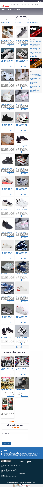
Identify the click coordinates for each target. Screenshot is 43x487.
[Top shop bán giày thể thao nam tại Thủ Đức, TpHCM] (7, 75)
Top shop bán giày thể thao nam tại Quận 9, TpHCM (21, 232)
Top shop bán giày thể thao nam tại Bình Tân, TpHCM (6, 189)
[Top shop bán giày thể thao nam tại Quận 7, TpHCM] (22, 245)
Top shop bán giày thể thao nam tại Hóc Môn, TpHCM (21, 125)
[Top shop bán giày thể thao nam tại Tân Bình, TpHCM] (7, 96)
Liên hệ (20, 465)
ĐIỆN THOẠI (24, 4)
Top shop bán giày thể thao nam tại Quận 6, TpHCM (6, 274)
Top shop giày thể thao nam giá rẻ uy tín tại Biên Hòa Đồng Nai (22, 61)
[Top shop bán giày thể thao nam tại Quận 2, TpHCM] (7, 309)
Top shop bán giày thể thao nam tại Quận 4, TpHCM (6, 296)
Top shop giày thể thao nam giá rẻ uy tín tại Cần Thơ (22, 40)
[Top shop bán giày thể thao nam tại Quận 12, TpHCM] (7, 203)
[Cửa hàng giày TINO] (22, 383)
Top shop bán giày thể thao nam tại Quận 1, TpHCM (21, 317)
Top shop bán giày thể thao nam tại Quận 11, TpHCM (21, 210)
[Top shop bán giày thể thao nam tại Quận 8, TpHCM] (7, 245)
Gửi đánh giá (6, 443)
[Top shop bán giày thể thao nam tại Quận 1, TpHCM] (22, 309)
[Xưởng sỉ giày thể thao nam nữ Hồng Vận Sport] (7, 404)
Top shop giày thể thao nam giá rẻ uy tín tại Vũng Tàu (7, 61)
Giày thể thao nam (6, 22)
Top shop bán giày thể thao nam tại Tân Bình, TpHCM (6, 104)
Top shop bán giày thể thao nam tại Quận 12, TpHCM (6, 210)
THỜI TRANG (13, 4)
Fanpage (40, 1)
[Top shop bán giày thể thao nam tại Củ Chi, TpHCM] (22, 139)
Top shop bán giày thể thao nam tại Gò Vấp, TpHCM (6, 146)
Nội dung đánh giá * (5, 433)
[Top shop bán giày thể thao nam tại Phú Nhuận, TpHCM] (22, 96)
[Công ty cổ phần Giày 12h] (22, 361)
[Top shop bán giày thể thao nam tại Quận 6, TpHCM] (7, 267)
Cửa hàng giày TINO (20, 389)
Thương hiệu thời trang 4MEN (7, 369)
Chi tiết (10, 45)
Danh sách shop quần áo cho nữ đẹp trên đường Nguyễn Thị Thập (35, 45)
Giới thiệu (20, 464)
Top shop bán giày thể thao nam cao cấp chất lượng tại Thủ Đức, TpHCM (22, 338)
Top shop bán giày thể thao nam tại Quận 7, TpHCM (21, 253)
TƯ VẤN (36, 4)
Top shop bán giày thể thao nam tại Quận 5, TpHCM (21, 274)
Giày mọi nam (30, 19)
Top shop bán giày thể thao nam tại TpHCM (6, 338)
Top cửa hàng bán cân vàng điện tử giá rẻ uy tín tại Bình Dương (35, 82)
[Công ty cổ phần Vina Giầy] (7, 383)
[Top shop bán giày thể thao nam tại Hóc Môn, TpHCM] (22, 117)
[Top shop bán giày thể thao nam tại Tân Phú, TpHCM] (22, 75)
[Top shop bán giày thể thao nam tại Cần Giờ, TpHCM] (7, 160)
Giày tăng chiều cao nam (32, 22)
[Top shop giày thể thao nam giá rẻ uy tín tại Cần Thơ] (22, 32)
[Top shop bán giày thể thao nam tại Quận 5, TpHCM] (22, 267)
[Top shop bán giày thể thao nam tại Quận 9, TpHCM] (22, 224)
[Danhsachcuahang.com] (5, 6)
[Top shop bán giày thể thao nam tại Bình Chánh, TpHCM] (22, 181)
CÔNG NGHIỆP (31, 4)
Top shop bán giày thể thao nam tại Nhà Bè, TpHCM (6, 125)
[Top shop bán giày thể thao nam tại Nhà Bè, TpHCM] (7, 117)
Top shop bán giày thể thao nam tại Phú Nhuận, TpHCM (21, 104)
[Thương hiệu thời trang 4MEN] (7, 361)
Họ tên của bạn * (5, 428)
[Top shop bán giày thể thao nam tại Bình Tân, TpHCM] (7, 181)
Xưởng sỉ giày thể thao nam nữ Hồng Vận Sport (7, 411)
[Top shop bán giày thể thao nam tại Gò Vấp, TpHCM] (7, 139)
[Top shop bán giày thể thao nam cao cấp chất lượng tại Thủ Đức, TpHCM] (22, 331)
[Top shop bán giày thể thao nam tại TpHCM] (7, 331)
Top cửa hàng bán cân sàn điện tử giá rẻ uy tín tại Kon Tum (35, 49)
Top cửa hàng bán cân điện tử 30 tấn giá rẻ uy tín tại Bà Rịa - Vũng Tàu (35, 90)
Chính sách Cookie (22, 473)
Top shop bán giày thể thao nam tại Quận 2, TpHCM (6, 317)
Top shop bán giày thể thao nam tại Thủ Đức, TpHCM (6, 82)
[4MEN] (36, 36)
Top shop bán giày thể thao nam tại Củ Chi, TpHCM (21, 146)
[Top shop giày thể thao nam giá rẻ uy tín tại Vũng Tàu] (7, 53)
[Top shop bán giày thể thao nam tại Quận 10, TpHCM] (7, 224)
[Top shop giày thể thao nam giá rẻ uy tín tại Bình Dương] (7, 32)
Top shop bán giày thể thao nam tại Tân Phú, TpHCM (21, 82)
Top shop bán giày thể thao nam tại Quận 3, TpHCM (21, 296)
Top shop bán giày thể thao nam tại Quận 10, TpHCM (6, 232)
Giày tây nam (17, 19)
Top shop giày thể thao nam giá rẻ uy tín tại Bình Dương (7, 40)
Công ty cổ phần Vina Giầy (6, 390)
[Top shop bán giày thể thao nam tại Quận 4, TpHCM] (7, 288)
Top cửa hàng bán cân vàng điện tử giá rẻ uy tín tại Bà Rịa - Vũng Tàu (35, 78)
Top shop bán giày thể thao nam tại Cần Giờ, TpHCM (6, 168)
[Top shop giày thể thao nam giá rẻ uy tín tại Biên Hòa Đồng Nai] (22, 53)
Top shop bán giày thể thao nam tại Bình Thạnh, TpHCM (21, 168)
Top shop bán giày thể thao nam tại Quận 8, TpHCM (6, 253)
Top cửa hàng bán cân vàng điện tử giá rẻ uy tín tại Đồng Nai (35, 86)
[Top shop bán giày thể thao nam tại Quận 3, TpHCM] (22, 288)
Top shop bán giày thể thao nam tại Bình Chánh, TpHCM (21, 189)
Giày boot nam (18, 22)
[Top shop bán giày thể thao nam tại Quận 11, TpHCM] (22, 203)
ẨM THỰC (18, 4)
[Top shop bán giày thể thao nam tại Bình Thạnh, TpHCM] (22, 160)
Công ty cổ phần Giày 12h (21, 369)
